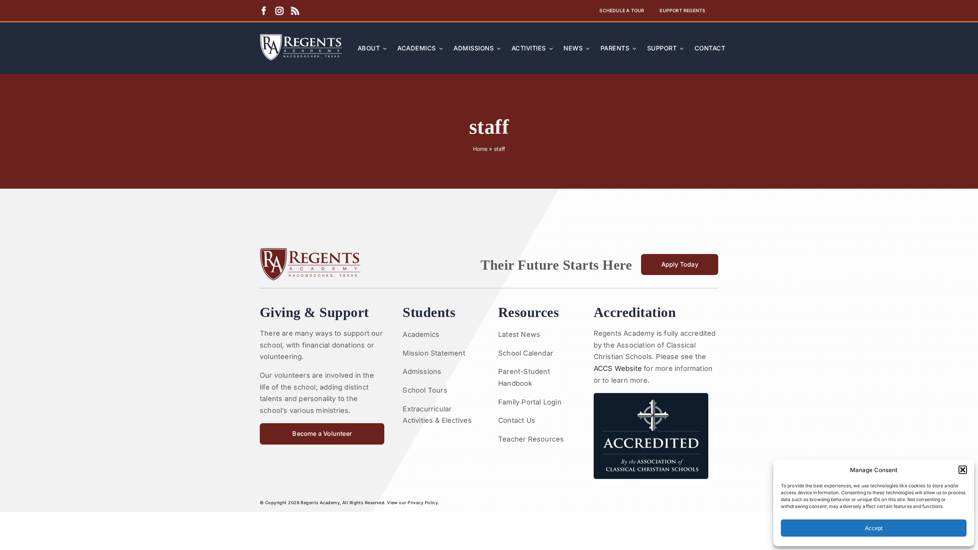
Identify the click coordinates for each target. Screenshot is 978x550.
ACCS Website (618, 368)
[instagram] (279, 11)
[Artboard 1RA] (301, 37)
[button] (963, 470)
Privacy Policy (423, 502)
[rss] (295, 11)
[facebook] (264, 11)
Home (480, 149)
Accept (873, 528)
